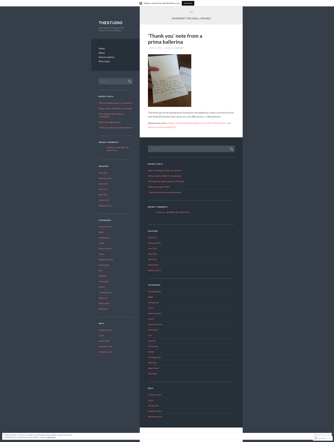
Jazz (100, 270)
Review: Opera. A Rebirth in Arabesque (115, 108)
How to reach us (106, 57)
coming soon (104, 237)
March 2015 (104, 200)
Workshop (103, 309)
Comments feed (105, 346)
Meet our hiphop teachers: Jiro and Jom (115, 103)
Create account (105, 330)
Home (102, 48)
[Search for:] (116, 81)
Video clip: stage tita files (110, 122)
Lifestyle (102, 276)
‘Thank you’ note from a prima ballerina (175, 39)
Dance (101, 243)
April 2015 (103, 194)
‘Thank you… (111, 147)
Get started (188, 3)
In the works (104, 265)
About (102, 52)
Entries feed (104, 341)
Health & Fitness (106, 259)
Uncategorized (105, 292)
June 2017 (103, 173)
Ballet (101, 232)
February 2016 (105, 178)
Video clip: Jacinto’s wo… (180, 212)
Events (102, 254)
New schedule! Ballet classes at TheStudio (166, 181)
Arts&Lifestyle (105, 226)
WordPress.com (105, 352)
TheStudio (111, 22)
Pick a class (104, 61)
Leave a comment (174, 48)
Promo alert (104, 281)
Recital (102, 287)
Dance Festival (105, 248)
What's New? (104, 303)
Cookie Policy (51, 437)
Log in (101, 335)
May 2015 (103, 189)
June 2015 (103, 184)
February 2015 (105, 205)
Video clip (103, 298)
